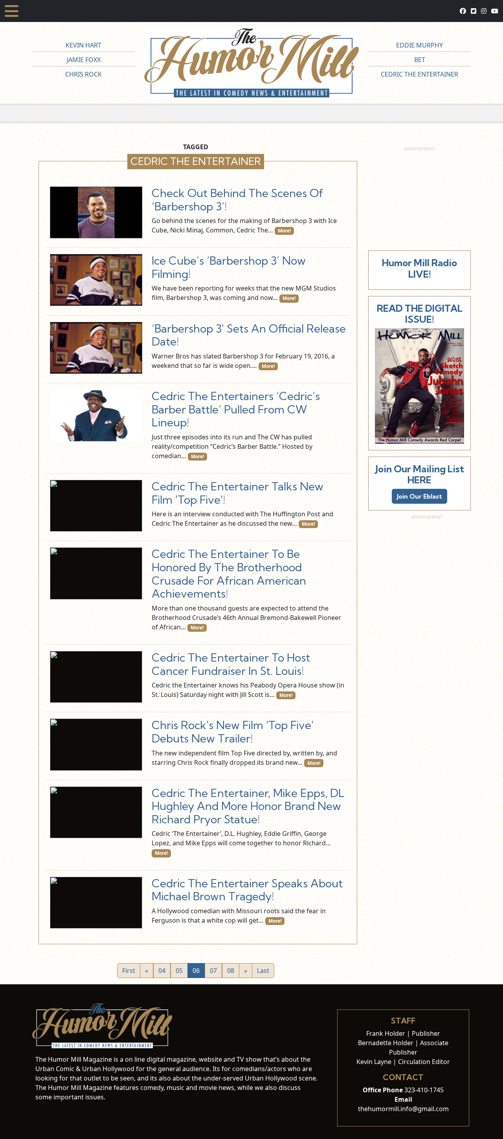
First (128, 970)
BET (419, 59)
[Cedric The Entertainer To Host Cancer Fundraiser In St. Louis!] (96, 677)
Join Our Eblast (419, 496)
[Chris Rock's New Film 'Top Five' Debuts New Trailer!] (96, 744)
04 (161, 970)
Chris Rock (83, 74)
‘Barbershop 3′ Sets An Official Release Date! (249, 335)
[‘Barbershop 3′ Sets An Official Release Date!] (96, 348)
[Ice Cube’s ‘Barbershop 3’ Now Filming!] (96, 280)
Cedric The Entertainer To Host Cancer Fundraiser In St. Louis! (231, 664)
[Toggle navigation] (11, 11)
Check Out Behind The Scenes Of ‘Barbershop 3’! (237, 199)
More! (284, 230)
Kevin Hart (83, 45)
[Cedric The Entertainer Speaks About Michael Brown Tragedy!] (96, 903)
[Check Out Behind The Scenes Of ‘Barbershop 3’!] (96, 212)
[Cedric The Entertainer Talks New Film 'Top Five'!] (96, 506)
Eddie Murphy (419, 45)
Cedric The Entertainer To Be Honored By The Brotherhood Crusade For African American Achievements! (229, 573)
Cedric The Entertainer (419, 74)
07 (213, 970)
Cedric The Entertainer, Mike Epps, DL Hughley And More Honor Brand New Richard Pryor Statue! (248, 806)
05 (179, 970)
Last (263, 970)
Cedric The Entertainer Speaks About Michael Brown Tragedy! (247, 889)
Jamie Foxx (84, 59)
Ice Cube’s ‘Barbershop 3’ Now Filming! (229, 267)
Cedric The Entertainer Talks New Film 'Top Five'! (237, 492)
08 (230, 970)
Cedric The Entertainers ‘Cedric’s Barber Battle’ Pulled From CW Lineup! (236, 409)
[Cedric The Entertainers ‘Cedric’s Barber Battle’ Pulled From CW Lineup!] (96, 415)
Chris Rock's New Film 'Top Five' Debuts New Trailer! (233, 731)
